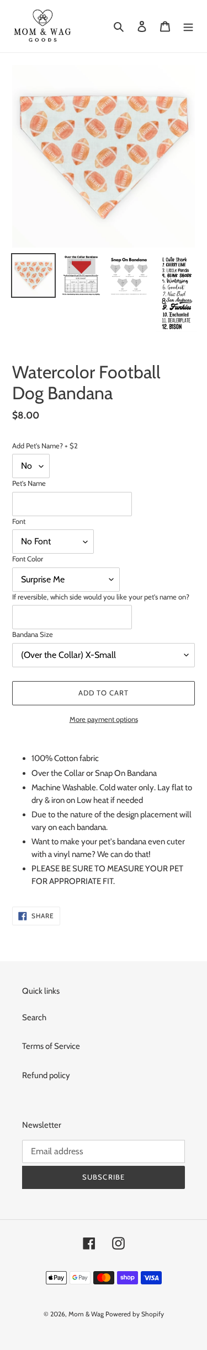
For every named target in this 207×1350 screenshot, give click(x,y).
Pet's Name (29, 483)
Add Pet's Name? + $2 (45, 445)
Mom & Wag (86, 1314)
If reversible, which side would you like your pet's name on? (100, 596)
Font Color (27, 558)
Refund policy (46, 1075)
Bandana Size (32, 634)
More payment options (104, 719)
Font (18, 521)
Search (34, 1017)
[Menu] (188, 26)
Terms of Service (51, 1046)
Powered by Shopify (134, 1314)
